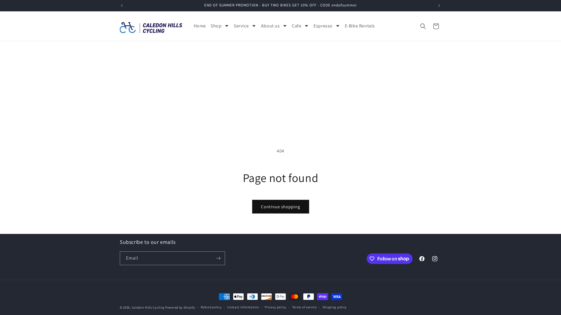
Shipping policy (335, 307)
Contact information (243, 307)
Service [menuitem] (241, 26)
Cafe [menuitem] (296, 26)
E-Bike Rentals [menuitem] (360, 26)
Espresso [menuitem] (323, 26)
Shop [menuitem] (216, 26)
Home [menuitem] (200, 26)
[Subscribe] (218, 258)
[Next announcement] (439, 5)
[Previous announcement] (121, 5)
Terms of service (304, 307)
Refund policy (211, 307)
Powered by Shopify (180, 307)
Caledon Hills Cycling (148, 307)
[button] (423, 26)
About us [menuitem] (270, 26)
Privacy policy (275, 307)
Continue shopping (280, 206)
